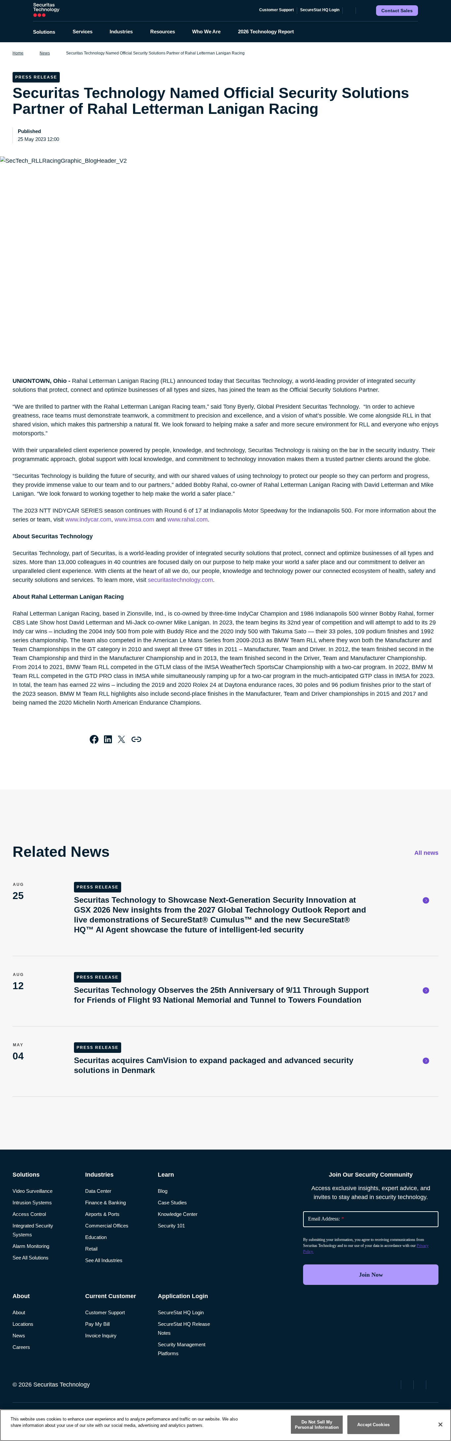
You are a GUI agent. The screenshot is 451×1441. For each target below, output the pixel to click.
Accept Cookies (373, 1424)
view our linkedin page (420, 1384)
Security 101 (171, 1225)
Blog (162, 1191)
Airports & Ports (102, 1214)
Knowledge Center (177, 1214)
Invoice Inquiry (101, 1335)
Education (96, 1237)
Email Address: (326, 1219)
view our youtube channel (433, 1384)
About (19, 1312)
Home (18, 53)
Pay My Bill (97, 1324)
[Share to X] (121, 739)
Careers (21, 1347)
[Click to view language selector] (349, 10)
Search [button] (362, 10)
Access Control (29, 1214)
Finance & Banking (105, 1202)
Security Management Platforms (181, 1349)
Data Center (98, 1191)
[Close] (440, 1424)
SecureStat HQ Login (319, 10)
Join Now (371, 1274)
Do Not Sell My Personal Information (317, 1425)
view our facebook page (395, 1384)
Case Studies (172, 1202)
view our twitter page (408, 1384)
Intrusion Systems (32, 1202)
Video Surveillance (32, 1191)
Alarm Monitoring (31, 1246)
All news (425, 853)
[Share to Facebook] (94, 739)
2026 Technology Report (266, 31)
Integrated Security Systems (33, 1230)
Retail (91, 1249)
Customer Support (276, 10)
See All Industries (103, 1260)
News (45, 53)
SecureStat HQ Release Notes (184, 1328)
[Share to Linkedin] (108, 739)
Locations (23, 1324)
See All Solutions (31, 1257)
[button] (48, 32)
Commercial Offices (106, 1225)
